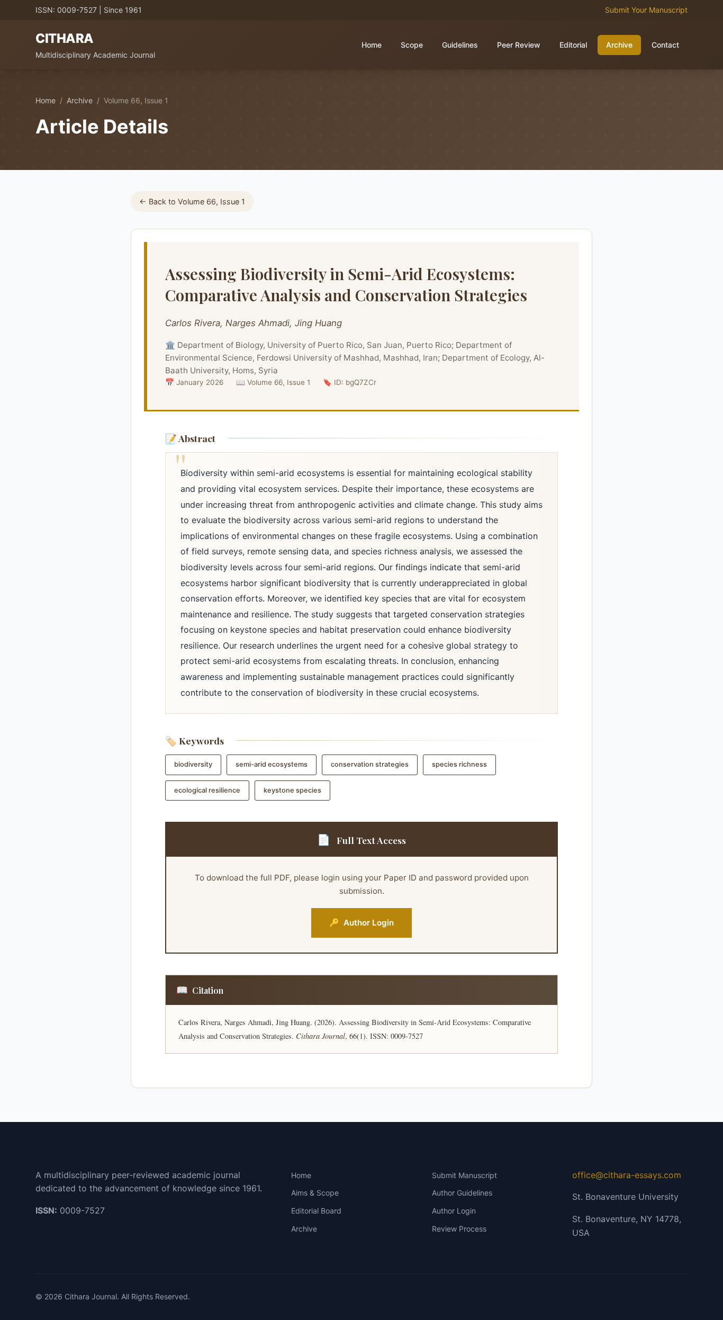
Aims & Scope (315, 1192)
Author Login (361, 923)
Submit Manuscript (464, 1175)
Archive (619, 44)
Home (372, 44)
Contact (665, 44)
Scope (412, 44)
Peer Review (518, 44)
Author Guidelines (462, 1192)
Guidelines (460, 44)
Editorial (573, 44)
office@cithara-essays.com (626, 1175)
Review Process (459, 1228)
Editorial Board (316, 1210)
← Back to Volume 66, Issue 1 (192, 201)
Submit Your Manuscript (646, 9)
